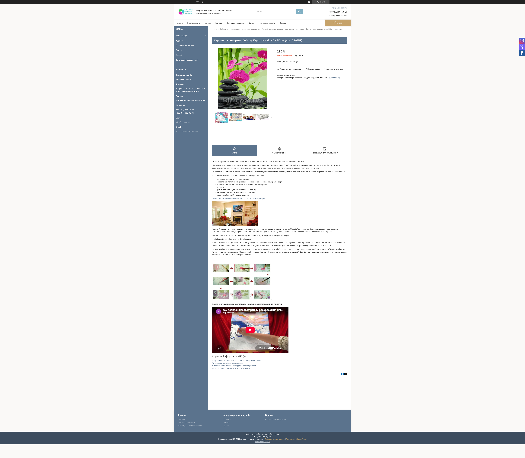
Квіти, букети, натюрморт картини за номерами (283, 29)
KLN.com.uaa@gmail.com (187, 131)
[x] (345, 374)
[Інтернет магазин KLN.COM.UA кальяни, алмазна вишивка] (186, 11)
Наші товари (192, 23)
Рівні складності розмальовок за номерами (231, 368)
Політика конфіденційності (296, 439)
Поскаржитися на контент (275, 439)
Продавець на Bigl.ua (262, 437)
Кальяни (252, 23)
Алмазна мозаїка (267, 23)
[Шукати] (299, 11)
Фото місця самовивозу (187, 60)
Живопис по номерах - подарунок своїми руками (234, 366)
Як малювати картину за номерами (227, 363)
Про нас (207, 23)
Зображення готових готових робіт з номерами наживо (236, 360)
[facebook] (342, 374)
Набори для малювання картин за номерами (239, 29)
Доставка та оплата (235, 23)
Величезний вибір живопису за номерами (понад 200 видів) (238, 199)
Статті (179, 55)
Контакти (219, 23)
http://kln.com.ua (183, 122)
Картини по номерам (186, 423)
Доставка (227, 420)
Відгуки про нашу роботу (275, 420)
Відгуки (282, 23)
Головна (179, 23)
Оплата (226, 423)
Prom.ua (275, 434)
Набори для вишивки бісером (190, 426)
